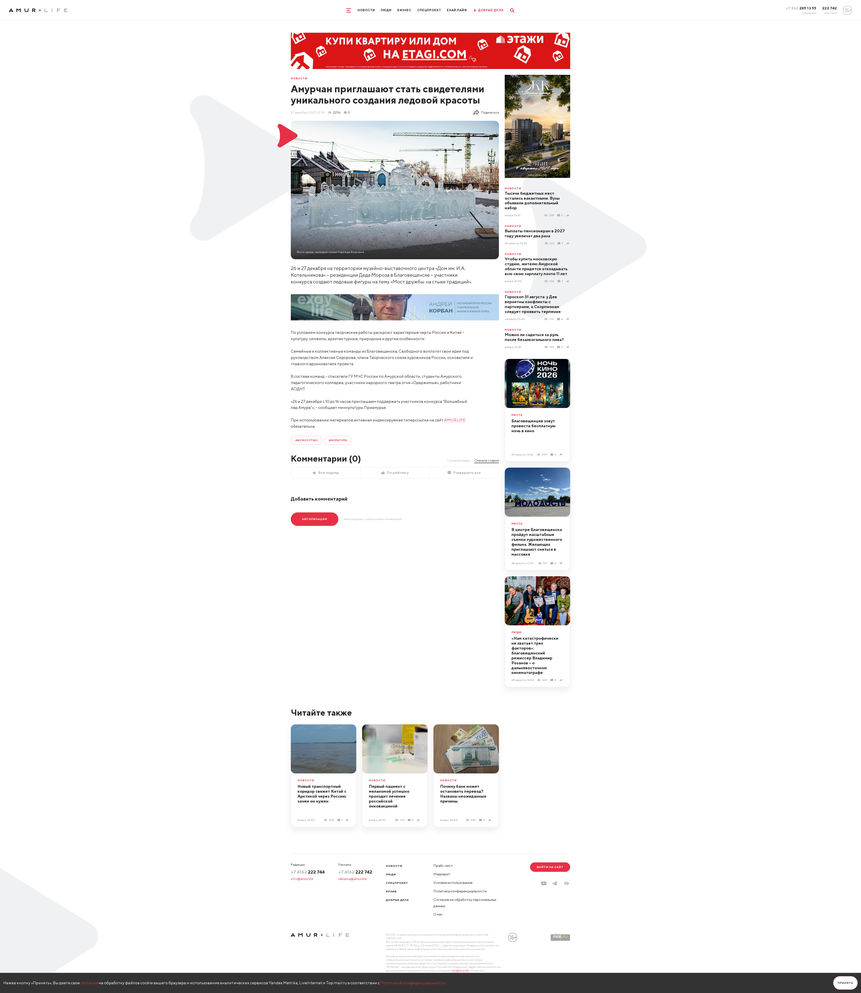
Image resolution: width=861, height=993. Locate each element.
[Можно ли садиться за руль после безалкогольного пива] (568, 347)
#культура (338, 440)
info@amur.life (302, 879)
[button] (566, 883)
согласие (89, 982)
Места (517, 415)
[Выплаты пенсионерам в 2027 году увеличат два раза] (568, 243)
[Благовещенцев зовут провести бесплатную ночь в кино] (561, 454)
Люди (386, 10)
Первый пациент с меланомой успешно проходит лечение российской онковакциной (389, 796)
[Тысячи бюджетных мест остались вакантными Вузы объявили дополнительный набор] (568, 215)
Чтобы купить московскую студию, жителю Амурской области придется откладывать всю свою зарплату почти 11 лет (536, 266)
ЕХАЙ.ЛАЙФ (457, 10)
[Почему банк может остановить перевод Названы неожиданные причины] (490, 820)
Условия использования (452, 883)
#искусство (306, 440)
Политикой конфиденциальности (412, 982)
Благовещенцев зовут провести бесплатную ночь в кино (533, 426)
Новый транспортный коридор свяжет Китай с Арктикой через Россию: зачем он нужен (322, 793)
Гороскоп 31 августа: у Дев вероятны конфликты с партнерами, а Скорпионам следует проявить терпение (533, 304)
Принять (845, 982)
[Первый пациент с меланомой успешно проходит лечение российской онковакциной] (419, 820)
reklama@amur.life (352, 879)
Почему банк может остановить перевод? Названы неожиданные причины (463, 793)
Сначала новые (458, 460)
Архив (391, 891)
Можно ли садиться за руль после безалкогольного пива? (534, 337)
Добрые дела (397, 900)
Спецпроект (429, 10)
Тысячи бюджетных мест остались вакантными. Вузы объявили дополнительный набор (532, 200)
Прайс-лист (443, 865)
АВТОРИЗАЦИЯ (314, 519)
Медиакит (441, 874)
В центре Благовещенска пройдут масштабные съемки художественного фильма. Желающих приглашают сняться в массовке (536, 542)
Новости (366, 10)
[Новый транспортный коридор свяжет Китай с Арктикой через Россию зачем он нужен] (348, 820)
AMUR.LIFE (454, 420)
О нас (438, 914)
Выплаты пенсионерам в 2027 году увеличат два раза (535, 233)
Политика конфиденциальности (460, 891)
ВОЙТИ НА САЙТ (550, 867)
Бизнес (404, 10)
